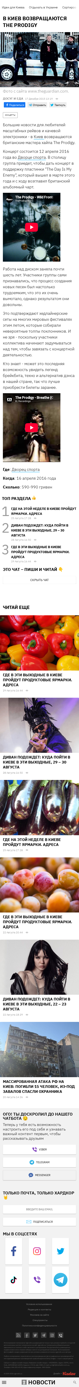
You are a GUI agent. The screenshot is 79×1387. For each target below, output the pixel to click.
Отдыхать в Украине (43, 7)
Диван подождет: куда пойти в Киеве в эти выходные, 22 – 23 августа (36, 1004)
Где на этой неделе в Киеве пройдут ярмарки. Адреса (32, 842)
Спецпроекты (40, 1320)
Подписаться (43, 1221)
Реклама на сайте (39, 1314)
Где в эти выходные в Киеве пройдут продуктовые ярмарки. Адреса (40, 552)
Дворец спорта (26, 469)
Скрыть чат (39, 580)
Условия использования (39, 1304)
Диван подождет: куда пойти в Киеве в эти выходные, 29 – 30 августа (39, 530)
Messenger (42, 1175)
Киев (39, 136)
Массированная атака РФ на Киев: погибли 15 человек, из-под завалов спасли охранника (39, 1086)
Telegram (42, 1162)
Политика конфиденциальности (39, 1325)
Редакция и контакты (39, 1309)
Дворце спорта (32, 157)
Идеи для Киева (13, 7)
